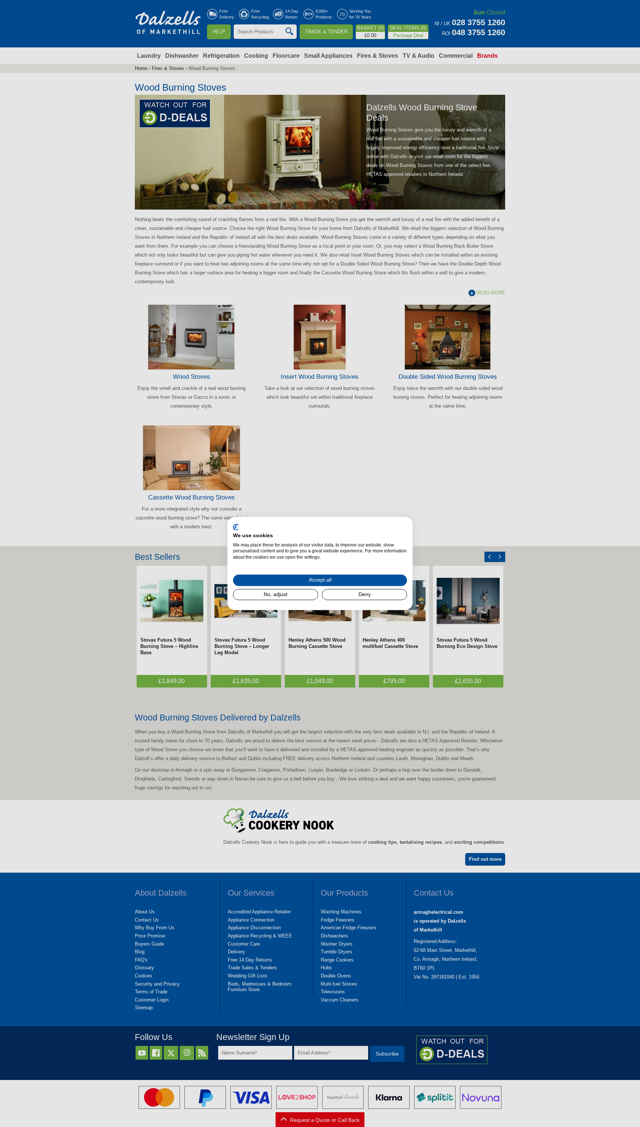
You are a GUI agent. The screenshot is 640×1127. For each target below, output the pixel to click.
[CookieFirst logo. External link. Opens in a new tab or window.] (236, 527)
